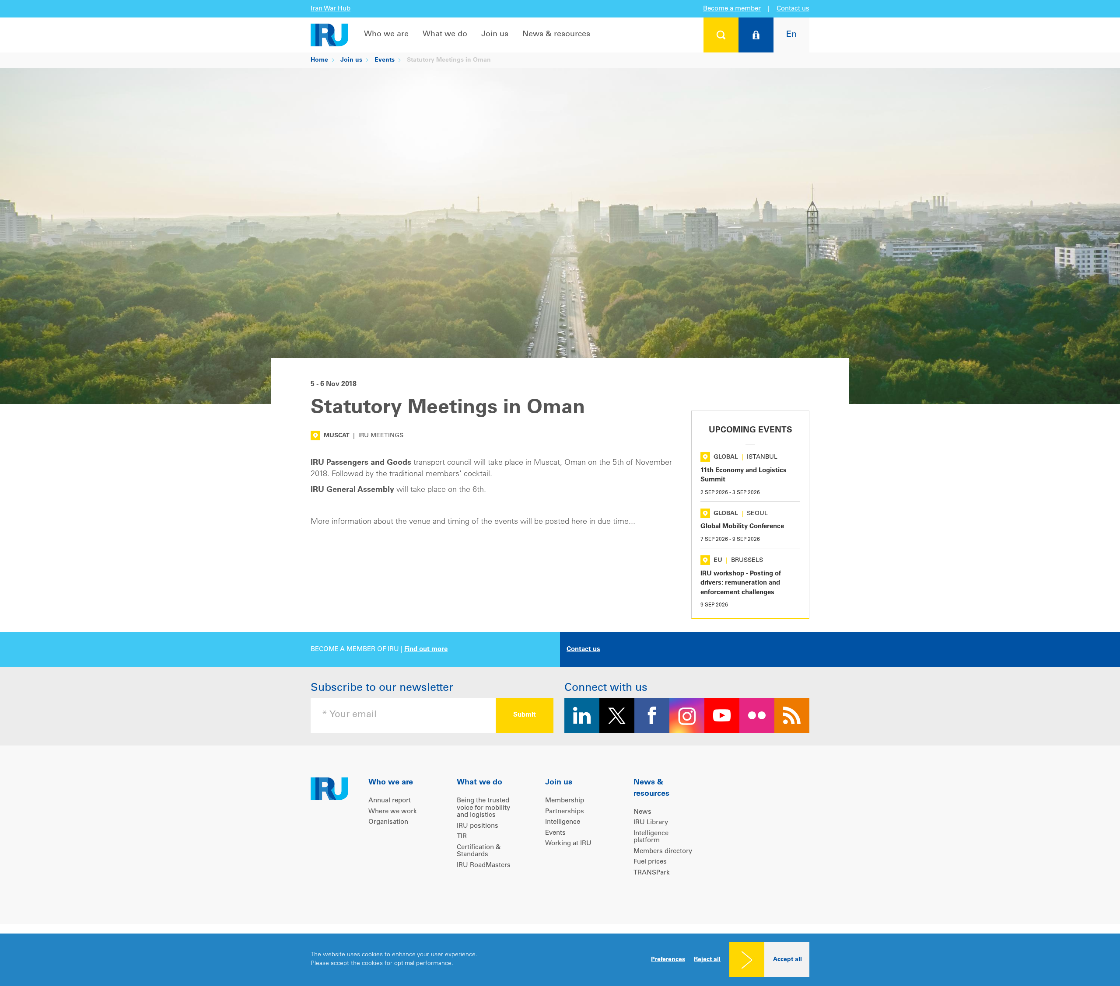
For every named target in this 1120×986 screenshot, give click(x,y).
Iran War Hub (330, 9)
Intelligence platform (651, 837)
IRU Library (651, 822)
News (642, 812)
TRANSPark (652, 873)
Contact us (793, 9)
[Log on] (756, 34)
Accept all (787, 960)
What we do (445, 34)
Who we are (386, 34)
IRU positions (477, 826)
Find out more (426, 649)
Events (384, 60)
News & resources (556, 34)
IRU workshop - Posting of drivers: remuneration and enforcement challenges (740, 583)
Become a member (732, 9)
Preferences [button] (668, 960)
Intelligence (562, 822)
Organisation (388, 822)
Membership (564, 801)
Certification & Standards (479, 851)
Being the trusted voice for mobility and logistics (483, 808)
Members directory (663, 851)
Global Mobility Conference (742, 526)
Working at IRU (568, 843)
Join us (494, 34)
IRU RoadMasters (484, 865)
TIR (462, 836)
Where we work (392, 811)
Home (319, 60)
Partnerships (564, 811)
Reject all (707, 960)
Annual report (389, 801)
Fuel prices (650, 862)
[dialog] (560, 960)
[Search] (721, 34)
